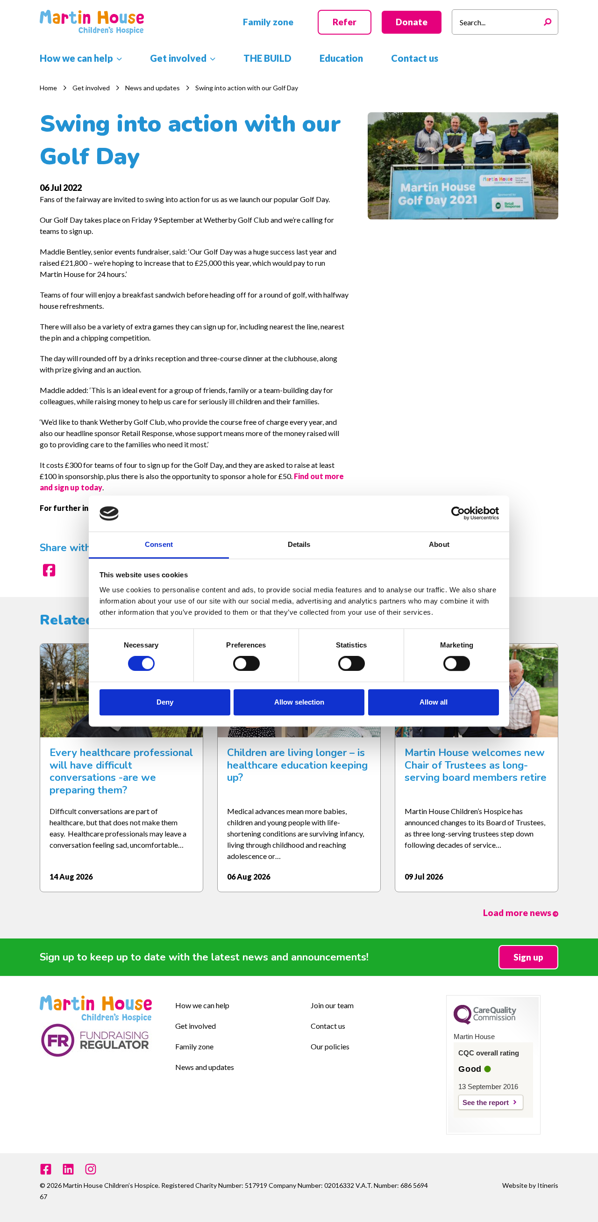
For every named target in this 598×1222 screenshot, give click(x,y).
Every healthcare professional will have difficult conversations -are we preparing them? (121, 771)
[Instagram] (91, 1169)
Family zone (194, 1046)
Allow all (434, 702)
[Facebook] (46, 1169)
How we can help (202, 1005)
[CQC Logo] (485, 1022)
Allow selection (299, 702)
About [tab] (439, 544)
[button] (268, 22)
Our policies (330, 1046)
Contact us (328, 1025)
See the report (486, 1102)
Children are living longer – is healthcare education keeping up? (297, 765)
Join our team (332, 1005)
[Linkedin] (68, 1169)
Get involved (195, 1025)
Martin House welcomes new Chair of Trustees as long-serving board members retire (476, 765)
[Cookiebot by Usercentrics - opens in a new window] (458, 514)
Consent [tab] (159, 544)
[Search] (550, 22)
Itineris (547, 1185)
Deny (165, 702)
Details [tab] (299, 544)
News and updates (204, 1066)
